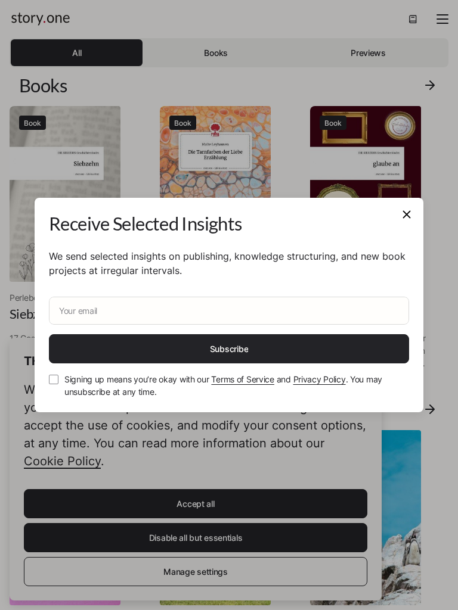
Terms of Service (242, 379)
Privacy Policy (319, 379)
